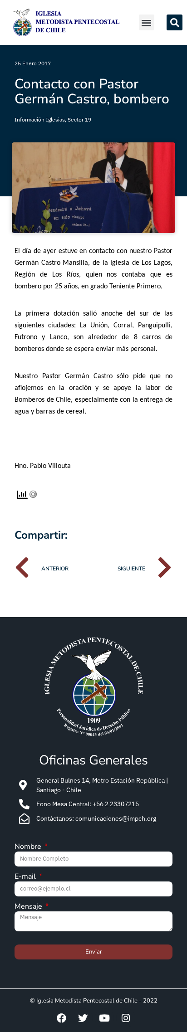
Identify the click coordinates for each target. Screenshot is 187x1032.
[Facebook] (61, 1017)
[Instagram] (125, 1017)
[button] (147, 22)
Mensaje (29, 907)
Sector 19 (79, 119)
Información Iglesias (40, 119)
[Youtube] (104, 1017)
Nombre (29, 847)
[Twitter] (83, 1017)
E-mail (26, 877)
